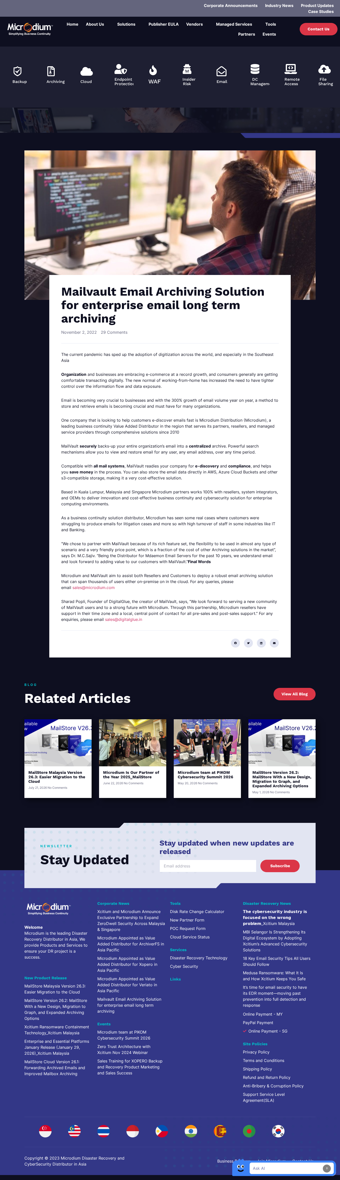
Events (269, 34)
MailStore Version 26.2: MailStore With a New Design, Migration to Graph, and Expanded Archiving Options (281, 779)
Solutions (126, 24)
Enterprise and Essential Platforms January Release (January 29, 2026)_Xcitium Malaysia (56, 1047)
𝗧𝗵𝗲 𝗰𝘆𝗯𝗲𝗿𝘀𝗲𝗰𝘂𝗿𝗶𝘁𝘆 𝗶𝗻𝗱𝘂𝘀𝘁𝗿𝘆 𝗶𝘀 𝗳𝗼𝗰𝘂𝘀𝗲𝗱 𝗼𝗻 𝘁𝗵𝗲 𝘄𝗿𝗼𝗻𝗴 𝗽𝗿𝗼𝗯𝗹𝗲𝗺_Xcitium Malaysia (275, 917)
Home (72, 24)
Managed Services (234, 24)
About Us (95, 24)
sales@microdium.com (93, 587)
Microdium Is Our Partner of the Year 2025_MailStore (131, 774)
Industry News (279, 5)
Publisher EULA (164, 24)
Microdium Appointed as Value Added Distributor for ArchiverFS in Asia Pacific (130, 943)
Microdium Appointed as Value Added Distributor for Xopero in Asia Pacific (127, 964)
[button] (235, 643)
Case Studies (321, 11)
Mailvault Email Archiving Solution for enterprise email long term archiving (129, 1005)
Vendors (194, 24)
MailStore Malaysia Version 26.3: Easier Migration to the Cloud (56, 777)
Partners (246, 34)
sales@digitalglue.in (123, 619)
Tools (270, 24)
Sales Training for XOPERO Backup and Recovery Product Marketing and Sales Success (130, 1066)
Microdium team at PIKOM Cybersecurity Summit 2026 (205, 774)
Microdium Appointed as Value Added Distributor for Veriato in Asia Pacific (127, 984)
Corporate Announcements (231, 5)
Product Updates (317, 5)
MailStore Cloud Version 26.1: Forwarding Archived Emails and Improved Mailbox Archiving (54, 1067)
